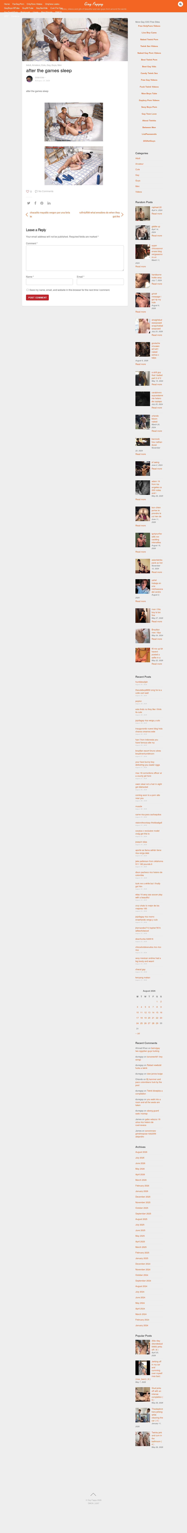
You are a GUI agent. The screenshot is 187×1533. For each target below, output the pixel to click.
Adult (28, 65)
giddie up (156, 226)
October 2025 (141, 1207)
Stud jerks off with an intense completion (157, 1393)
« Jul (137, 1033)
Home (7, 3)
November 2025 (142, 1202)
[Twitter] (29, 203)
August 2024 (141, 1286)
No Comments (45, 191)
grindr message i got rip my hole (156, 298)
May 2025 (140, 1235)
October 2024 (141, 1274)
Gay (48, 65)
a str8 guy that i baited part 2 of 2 (157, 375)
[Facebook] (36, 203)
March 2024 (141, 1314)
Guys (54, 65)
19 (145, 1017)
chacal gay (140, 969)
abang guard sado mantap (147, 1112)
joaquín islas (141, 841)
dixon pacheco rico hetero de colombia (148, 874)
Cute (43, 65)
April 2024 (140, 1308)
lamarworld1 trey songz (148, 1058)
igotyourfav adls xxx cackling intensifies (157, 538)
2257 (6, 16)
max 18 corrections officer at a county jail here (148, 774)
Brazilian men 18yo (156, 631)
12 (145, 1012)
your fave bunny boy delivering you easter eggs (147, 763)
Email (80, 276)
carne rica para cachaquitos (148, 814)
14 (153, 1012)
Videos (138, 191)
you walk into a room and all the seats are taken (148, 1102)
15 (157, 1012)
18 (141, 1017)
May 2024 (140, 1302)
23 (161, 1017)
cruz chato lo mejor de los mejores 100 (147, 907)
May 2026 (140, 1168)
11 (141, 1012)
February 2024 (142, 1319)
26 (145, 1023)
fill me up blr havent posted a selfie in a (157, 653)
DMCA (58, 12)
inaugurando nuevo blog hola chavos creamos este (148, 730)
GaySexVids (42, 7)
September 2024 (143, 1280)
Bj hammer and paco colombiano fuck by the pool (148, 1082)
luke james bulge (155, 1073)
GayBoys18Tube (11, 7)
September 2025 (143, 1213)
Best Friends (46, 12)
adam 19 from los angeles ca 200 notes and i (157, 487)
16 (161, 1012)
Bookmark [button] (25, 12)
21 (153, 1017)
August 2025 (141, 1218)
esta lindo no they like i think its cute (148, 711)
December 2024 (142, 1263)
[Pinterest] (42, 203)
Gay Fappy (92, 1500)
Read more (157, 213)
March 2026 (141, 1179)
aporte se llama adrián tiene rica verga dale (148, 851)
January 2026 (141, 1191)
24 (137, 1023)
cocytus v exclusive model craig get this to (147, 832)
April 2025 (140, 1241)
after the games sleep (49, 70)
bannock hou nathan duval (157, 441)
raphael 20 (157, 207)
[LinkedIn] (49, 203)
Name (30, 276)
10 (137, 1012)
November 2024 (142, 1269)
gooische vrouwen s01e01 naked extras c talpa (156, 350)
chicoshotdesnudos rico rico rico (148, 948)
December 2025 (142, 1196)
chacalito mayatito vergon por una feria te (50, 214)
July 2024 (139, 1291)
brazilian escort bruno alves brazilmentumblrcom (148, 752)
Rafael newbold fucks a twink (148, 1066)
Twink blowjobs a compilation (149, 1092)
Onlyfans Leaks (52, 3)
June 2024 (140, 1297)
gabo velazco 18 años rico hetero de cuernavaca (147, 1122)
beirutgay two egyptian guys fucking (147, 1049)
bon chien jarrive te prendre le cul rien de (156, 512)
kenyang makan (142, 977)
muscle (138, 806)
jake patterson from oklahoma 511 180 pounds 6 (149, 862)
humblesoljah (141, 681)
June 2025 (140, 1230)
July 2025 (139, 1224)
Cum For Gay (56, 7)
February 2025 (142, 1252)
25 (141, 1023)
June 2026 (140, 1163)
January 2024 (141, 1325)
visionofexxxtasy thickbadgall (148, 822)
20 (149, 1017)
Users (35, 12)
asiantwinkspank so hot (157, 561)
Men (60, 65)
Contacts (15, 16)
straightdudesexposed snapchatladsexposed (157, 324)
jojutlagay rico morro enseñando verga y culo (146, 918)
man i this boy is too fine (156, 612)
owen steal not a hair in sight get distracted (148, 785)
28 (153, 1023)
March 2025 (141, 1246)
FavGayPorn (18, 3)
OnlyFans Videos (34, 3)
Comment (32, 243)
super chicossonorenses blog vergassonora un (157, 251)
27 (149, 1023)
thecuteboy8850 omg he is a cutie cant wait (148, 691)
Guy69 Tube (27, 7)
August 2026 (141, 1151)
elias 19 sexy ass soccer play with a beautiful (148, 896)
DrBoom (39, 77)
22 (157, 1017)
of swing (155, 462)
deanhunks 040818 (144, 938)
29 (157, 1023)
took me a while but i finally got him (147, 885)
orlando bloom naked (155, 418)
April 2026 (140, 1174)
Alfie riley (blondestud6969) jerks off (157, 1345)
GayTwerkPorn (11, 12)
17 (137, 1017)
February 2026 (142, 1185)
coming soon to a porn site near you (147, 796)
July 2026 (139, 1157)
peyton (138, 700)
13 (149, 1012)
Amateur (36, 65)
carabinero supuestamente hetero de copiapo (157, 397)
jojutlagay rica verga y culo (147, 720)
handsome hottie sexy (157, 276)
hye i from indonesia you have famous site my (146, 741)
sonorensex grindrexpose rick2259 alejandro (145, 1133)
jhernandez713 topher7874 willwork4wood (148, 929)
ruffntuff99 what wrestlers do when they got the (99, 214)
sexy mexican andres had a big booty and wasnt (148, 959)
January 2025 (141, 1258)
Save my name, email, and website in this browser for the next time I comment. (70, 290)
